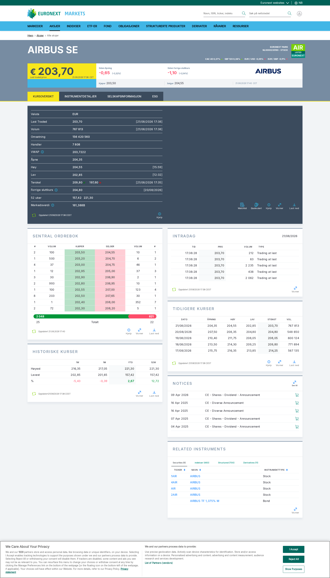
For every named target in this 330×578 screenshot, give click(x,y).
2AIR (174, 494)
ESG (155, 96)
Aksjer (40, 35)
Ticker (178, 470)
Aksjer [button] (55, 26)
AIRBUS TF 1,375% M (204, 501)
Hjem (30, 35)
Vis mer (139, 333)
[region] (165, 559)
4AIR (174, 482)
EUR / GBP (273, 59)
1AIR (174, 476)
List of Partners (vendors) (159, 563)
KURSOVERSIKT (43, 96)
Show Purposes (293, 569)
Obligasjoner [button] (128, 26)
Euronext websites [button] (273, 2)
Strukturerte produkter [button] (165, 26)
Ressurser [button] (241, 26)
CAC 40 (209, 59)
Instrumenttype (274, 470)
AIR (173, 488)
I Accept (293, 549)
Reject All (294, 559)
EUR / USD (250, 59)
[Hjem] (56, 13)
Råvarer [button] (220, 26)
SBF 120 (229, 59)
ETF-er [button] (92, 26)
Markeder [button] (35, 26)
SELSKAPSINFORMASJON (124, 96)
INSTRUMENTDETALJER (80, 96)
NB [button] (300, 2)
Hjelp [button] (129, 333)
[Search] (244, 13)
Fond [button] (108, 26)
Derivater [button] (199, 26)
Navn (194, 470)
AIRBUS (195, 476)
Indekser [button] (73, 26)
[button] (42, 152)
